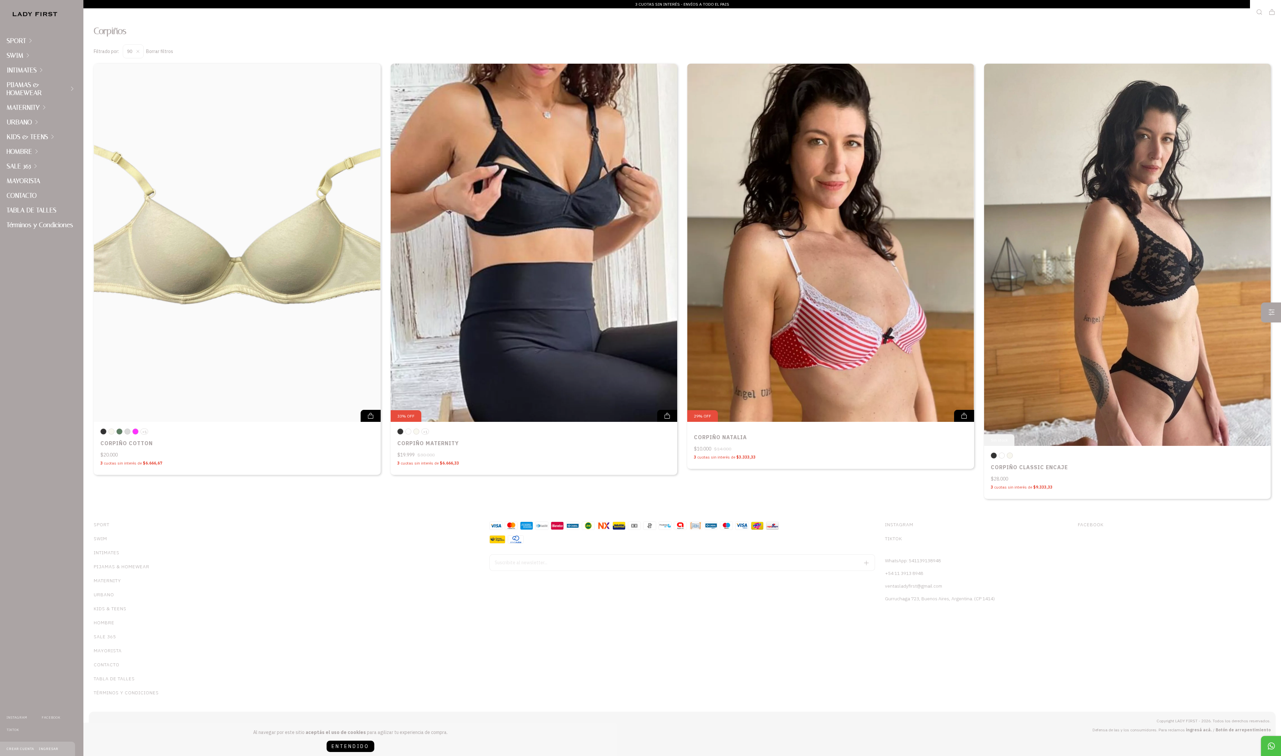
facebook (51, 717)
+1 (425, 432)
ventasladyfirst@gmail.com (913, 586)
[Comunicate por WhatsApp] (1271, 746)
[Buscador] (1259, 12)
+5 (144, 432)
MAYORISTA (23, 181)
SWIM (15, 55)
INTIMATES (22, 70)
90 (130, 51)
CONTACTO (22, 195)
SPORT (16, 41)
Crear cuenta (20, 749)
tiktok (13, 730)
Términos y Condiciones (40, 225)
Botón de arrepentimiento (1243, 729)
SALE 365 (19, 166)
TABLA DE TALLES (31, 210)
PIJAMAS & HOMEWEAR (24, 89)
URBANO (19, 122)
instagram (17, 717)
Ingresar (48, 749)
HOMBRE (19, 151)
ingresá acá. (1199, 729)
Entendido (350, 746)
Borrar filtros (159, 51)
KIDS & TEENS (27, 137)
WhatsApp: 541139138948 (913, 561)
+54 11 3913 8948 (904, 573)
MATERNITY (23, 107)
